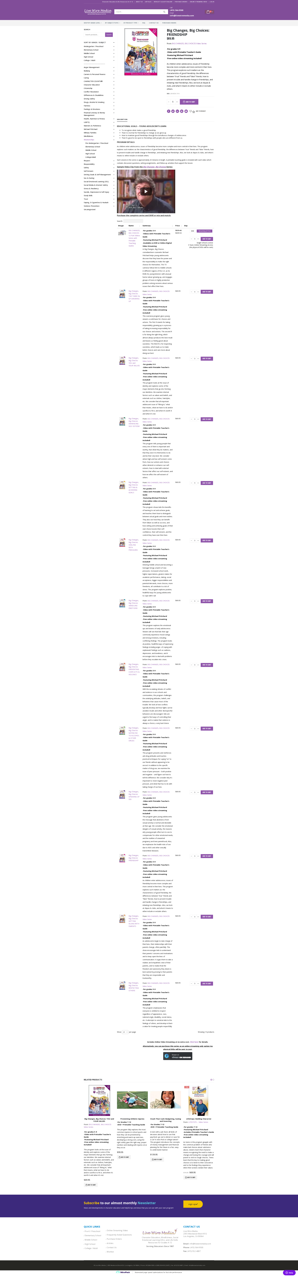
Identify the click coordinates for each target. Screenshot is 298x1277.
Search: (120, 221)
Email (186, 111)
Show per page (126, 1032)
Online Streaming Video (198, 2)
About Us (139, 2)
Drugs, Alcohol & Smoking (94, 102)
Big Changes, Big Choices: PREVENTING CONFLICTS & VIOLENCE (134, 669)
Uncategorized (89, 209)
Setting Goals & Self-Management (97, 175)
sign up (192, 1197)
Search (109, 35)
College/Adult (90, 157)
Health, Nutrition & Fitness (94, 119)
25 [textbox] (124, 1032)
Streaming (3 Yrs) (204, 231)
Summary (147, 226)
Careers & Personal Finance (94, 74)
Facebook (169, 111)
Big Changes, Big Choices (154, 167)
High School (88, 57)
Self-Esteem (88, 171)
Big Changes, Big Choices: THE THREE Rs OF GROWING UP (134, 296)
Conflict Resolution (91, 92)
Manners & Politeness (92, 126)
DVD (192, 231)
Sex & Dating (89, 178)
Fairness (87, 106)
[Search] (164, 11)
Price (177, 226)
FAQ (143, 23)
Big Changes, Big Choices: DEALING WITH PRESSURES (134, 545)
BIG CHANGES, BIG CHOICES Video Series (189, 43)
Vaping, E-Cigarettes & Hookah (96, 202)
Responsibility (89, 164)
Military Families (90, 133)
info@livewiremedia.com (200, 1236)
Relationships (89, 140)
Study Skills (88, 196)
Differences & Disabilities (93, 95)
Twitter (173, 111)
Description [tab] (122, 119)
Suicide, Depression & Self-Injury (96, 192)
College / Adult (89, 60)
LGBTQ (87, 122)
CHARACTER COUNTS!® (93, 81)
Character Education (92, 85)
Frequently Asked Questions (119, 1227)
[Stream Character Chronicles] (177, 1056)
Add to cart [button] (92, 1159)
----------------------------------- (94, 64)
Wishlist (110, 1244)
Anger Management (92, 67)
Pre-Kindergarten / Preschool (96, 143)
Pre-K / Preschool (92, 1224)
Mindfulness (88, 136)
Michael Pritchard (90, 129)
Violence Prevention (91, 206)
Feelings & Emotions (92, 109)
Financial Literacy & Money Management (94, 114)
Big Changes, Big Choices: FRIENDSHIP (134, 858)
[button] (211, 1079)
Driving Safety (89, 99)
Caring (86, 78)
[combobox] (125, 1032)
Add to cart (190, 102)
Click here (194, 1042)
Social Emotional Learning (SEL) (96, 182)
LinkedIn (177, 111)
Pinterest (182, 111)
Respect (87, 161)
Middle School (89, 53)
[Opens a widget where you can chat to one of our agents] (289, 1273)
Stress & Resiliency (91, 189)
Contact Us (153, 23)
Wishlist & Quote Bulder (163, 2)
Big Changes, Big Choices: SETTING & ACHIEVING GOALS (134, 487)
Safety (86, 168)
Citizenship (88, 88)
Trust (86, 199)
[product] (99, 1100)
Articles (148, 2)
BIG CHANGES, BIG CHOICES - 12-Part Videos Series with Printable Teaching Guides (134, 238)
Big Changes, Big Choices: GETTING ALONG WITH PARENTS (134, 921)
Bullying (87, 71)
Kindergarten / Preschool (93, 46)
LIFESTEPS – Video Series (132, 1122)
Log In (212, 2)
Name (131, 226)
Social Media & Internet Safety (96, 185)
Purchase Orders (181, 2)
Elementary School (91, 50)
